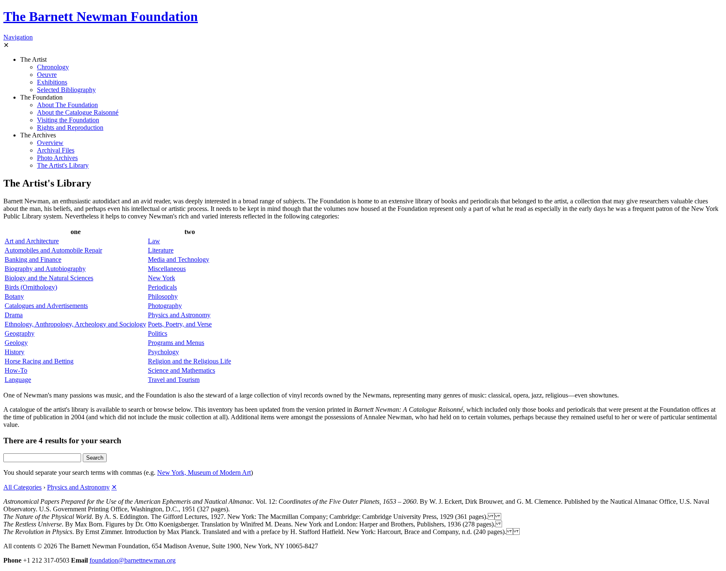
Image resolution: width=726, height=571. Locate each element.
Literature (161, 250)
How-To (16, 370)
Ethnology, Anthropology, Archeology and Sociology (75, 324)
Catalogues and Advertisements (46, 305)
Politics (157, 333)
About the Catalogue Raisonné (77, 112)
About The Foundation (67, 104)
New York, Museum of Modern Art (204, 472)
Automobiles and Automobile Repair (53, 250)
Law (154, 241)
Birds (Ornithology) (31, 287)
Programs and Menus (176, 342)
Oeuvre (47, 74)
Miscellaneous (167, 268)
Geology (16, 342)
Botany (14, 296)
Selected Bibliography (66, 89)
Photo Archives (57, 157)
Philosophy (163, 296)
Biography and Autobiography (45, 268)
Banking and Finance (33, 259)
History (14, 351)
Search (94, 458)
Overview (50, 142)
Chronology (53, 67)
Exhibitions (52, 82)
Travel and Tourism (174, 379)
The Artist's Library (63, 165)
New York (161, 278)
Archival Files (55, 150)
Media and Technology (178, 259)
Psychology (163, 351)
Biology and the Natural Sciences (49, 278)
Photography (165, 305)
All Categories (22, 487)
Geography (19, 333)
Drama (14, 314)
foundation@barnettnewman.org (132, 560)
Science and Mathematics (181, 370)
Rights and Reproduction (70, 127)
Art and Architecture (32, 241)
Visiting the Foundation (68, 120)
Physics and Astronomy (179, 314)
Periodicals (162, 287)
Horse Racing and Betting (39, 361)
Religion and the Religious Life (189, 361)
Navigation (18, 37)
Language (18, 379)
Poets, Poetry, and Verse (180, 324)
